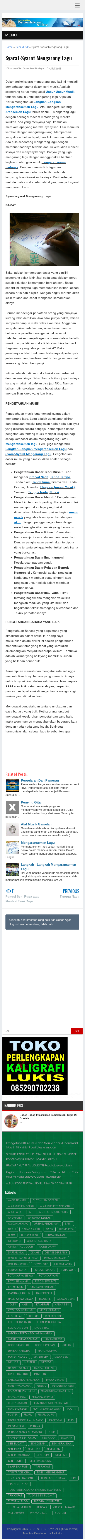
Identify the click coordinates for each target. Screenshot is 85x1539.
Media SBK (61, 1356)
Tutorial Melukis (19, 1507)
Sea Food (48, 1437)
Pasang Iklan (55, 1379)
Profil (28, 1414)
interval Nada (38, 477)
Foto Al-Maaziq (44, 1269)
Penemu (41, 1385)
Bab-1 (12, 1229)
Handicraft (44, 1293)
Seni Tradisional (40, 1460)
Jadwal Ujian (66, 1298)
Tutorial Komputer (47, 1501)
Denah (35, 1252)
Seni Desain (38, 1443)
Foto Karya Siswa (20, 1275)
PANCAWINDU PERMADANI (24, 1379)
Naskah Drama (18, 1368)
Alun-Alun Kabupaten (53, 1212)
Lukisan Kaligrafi (20, 1350)
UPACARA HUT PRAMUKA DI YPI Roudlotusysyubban (39, 1165)
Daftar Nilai (16, 1252)
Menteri (29, 1362)
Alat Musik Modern (21, 1206)
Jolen (12, 1304)
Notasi (54, 492)
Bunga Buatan (55, 1235)
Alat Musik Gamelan (36, 824)
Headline (45, 1298)
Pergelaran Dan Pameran (40, 780)
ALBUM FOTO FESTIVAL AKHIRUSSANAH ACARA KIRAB (39, 1183)
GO (77, 1031)
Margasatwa (47, 1350)
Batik (49, 1229)
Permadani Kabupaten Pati (50, 1403)
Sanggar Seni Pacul (22, 1437)
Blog (11, 1235)
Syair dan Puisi (18, 1466)
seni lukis (33, 1449)
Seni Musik (53, 1449)
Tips (73, 1478)
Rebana (35, 1426)
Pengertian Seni (63, 1385)
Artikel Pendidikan (46, 1223)
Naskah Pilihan (44, 1368)
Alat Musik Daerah (45, 1200)
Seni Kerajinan (61, 1443)
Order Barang (18, 1374)
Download (41, 1264)
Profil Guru (46, 1414)
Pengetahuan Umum (21, 1391)
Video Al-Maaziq (64, 1507)
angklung (15, 1217)
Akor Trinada (17, 1200)
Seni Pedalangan (19, 1455)
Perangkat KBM (42, 1397)
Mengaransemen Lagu (38, 842)
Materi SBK (41, 1356)
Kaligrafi (42, 1304)
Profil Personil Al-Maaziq (25, 1420)
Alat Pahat (15, 1212)
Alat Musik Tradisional (56, 1206)
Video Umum (16, 1512)
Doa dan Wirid (17, 1264)
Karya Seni (62, 1304)
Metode (46, 1362)
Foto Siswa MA (18, 1281)
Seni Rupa (43, 1455)
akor (17, 522)
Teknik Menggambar (51, 1472)
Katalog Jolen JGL (21, 1310)
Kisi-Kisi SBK (53, 1316)
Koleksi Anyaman (19, 1322)
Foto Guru (68, 1269)
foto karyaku (48, 1275)
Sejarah (66, 1437)
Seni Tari (61, 1455)
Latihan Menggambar (23, 1339)
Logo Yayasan (45, 1345)
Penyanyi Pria (17, 1397)
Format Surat (18, 1269)
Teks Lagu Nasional (21, 1478)
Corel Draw (47, 1246)
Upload (42, 1507)
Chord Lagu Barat (40, 1241)
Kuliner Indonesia (49, 1322)
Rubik (51, 1432)
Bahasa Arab (31, 1229)
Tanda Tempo (60, 477)
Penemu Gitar (31, 802)
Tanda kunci (41, 482)
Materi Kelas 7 (17, 1356)
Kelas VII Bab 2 (49, 1310)
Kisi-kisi (34, 1316)
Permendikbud (17, 1408)
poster (13, 1414)
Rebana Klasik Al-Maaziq (25, 1432)
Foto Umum (15, 1287)
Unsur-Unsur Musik (60, 91)
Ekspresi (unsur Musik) (57, 487)
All (31, 1212)
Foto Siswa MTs (46, 1281)
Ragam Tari (16, 1426)
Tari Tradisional (19, 1472)
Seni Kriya (14, 1449)
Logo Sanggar (18, 1345)
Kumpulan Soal (18, 1327)
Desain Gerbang (56, 1252)
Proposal (55, 1420)
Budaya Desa (30, 1235)
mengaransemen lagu (21, 444)
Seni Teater (15, 1460)
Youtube (60, 1512)
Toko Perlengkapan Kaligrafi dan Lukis (34, 1489)
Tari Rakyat (42, 1466)
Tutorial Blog (18, 1501)
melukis (13, 1362)
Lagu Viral (41, 1327)
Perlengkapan (17, 1403)
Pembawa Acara (19, 1385)
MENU (11, 35)
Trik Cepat (15, 1495)
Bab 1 (68, 1223)
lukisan (66, 1345)
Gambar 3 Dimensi (41, 1287)
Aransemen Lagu (18, 112)
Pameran (40, 1374)
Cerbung (14, 1241)
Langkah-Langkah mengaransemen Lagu (36, 449)
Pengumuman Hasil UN (55, 1391)
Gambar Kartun (19, 1293)
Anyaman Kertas (39, 1217)
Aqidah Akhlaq (18, 1223)
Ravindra (56, 1533)
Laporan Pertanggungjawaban (30, 1333)
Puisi (71, 1420)
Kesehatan (15, 1316)
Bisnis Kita (66, 1229)
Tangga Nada (38, 492)
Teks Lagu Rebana (53, 1478)
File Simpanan (63, 1264)
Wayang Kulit (39, 1512)
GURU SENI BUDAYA (41, 1529)
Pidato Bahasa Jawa (47, 1408)
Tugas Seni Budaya (41, 1495)
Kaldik (26, 1304)
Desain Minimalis (55, 1258)
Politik (71, 1408)
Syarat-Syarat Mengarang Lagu (28, 454)
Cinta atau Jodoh (20, 1246)
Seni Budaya (16, 1443)
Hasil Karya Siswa (20, 1298)
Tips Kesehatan (18, 1483)
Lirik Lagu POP (53, 1339)
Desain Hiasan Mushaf (23, 1258)
